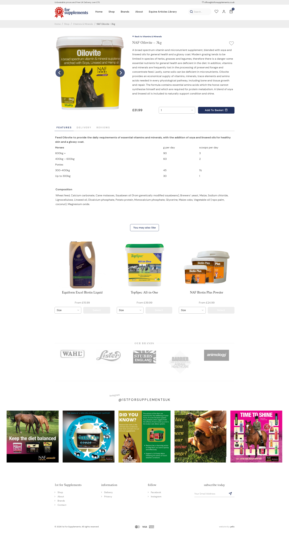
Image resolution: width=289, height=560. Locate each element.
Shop (66, 24)
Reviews (103, 127)
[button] (191, 12)
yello (232, 526)
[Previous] (60, 68)
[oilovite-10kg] (90, 68)
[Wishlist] (216, 12)
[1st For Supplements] (71, 12)
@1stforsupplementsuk (144, 400)
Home (58, 24)
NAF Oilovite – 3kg (106, 24)
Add (214, 110)
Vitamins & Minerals (83, 24)
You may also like (144, 227)
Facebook (156, 492)
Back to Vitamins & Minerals (148, 36)
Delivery (84, 127)
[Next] (120, 68)
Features (64, 127)
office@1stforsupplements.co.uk (219, 2)
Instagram (156, 496)
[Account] (223, 12)
